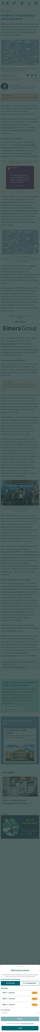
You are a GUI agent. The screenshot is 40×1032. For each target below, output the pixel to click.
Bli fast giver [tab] (10, 983)
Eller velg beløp (5, 1010)
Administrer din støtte (27, 1023)
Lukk (20, 1028)
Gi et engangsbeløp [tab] (29, 983)
